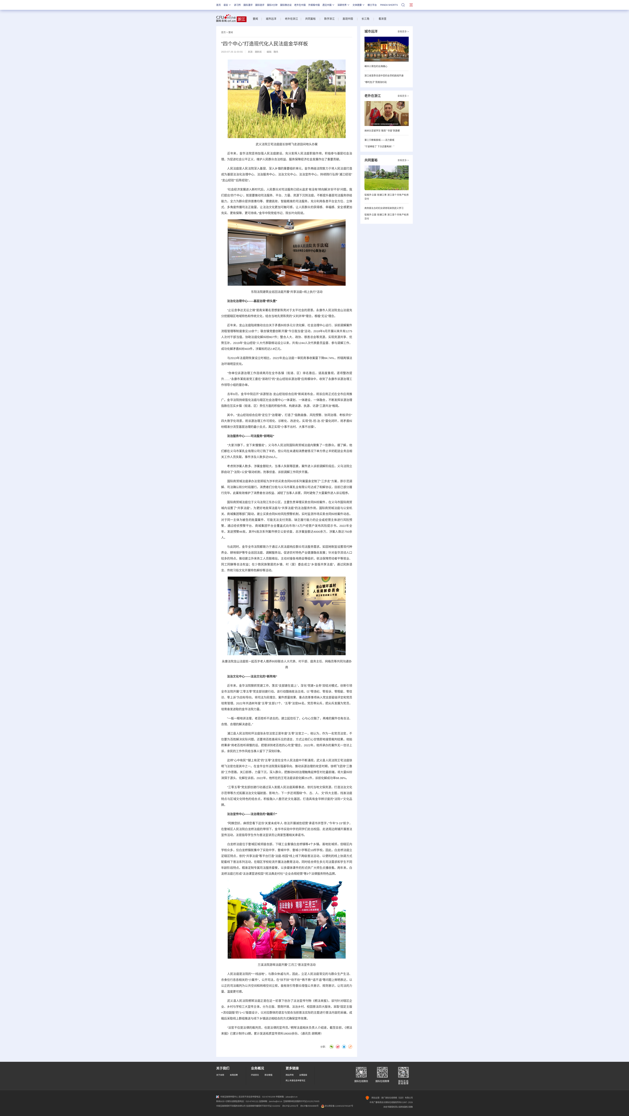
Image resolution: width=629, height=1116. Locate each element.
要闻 (255, 18)
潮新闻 (258, 51)
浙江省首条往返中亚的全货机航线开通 (383, 75)
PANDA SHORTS (389, 5)
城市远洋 (271, 18)
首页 (218, 5)
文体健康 (357, 5)
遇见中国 (327, 5)
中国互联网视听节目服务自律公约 (231, 1106)
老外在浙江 (291, 18)
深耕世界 (342, 5)
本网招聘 (234, 1075)
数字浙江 (329, 18)
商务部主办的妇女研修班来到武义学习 (383, 208)
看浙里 (383, 18)
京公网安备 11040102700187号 (338, 1106)
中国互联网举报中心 (229, 1097)
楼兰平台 (372, 5)
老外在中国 (300, 5)
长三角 (365, 18)
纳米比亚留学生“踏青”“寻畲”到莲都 (382, 130)
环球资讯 (255, 1075)
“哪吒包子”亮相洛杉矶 (375, 82)
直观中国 (347, 18)
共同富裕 (310, 18)
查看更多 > (403, 31)
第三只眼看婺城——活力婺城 (379, 140)
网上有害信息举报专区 (295, 1080)
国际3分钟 (272, 5)
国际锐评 (259, 5)
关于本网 (220, 1075)
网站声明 (290, 1075)
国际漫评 (248, 5)
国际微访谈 (286, 5)
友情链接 (303, 1075)
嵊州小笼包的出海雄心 (375, 66)
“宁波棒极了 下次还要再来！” (379, 146)
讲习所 (237, 5)
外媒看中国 (314, 5)
